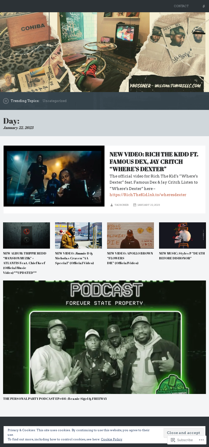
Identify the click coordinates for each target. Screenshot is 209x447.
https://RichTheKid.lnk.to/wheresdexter (148, 195)
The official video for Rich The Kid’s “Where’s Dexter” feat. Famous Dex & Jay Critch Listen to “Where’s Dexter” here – (154, 182)
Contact (181, 6)
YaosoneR (121, 204)
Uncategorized (55, 101)
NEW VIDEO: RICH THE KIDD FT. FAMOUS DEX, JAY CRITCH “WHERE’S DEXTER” (154, 161)
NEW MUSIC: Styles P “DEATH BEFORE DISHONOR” (182, 255)
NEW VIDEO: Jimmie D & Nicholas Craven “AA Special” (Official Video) (74, 258)
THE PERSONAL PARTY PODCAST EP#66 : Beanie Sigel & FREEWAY (55, 399)
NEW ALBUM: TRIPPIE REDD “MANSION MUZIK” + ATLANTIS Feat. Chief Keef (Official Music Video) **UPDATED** (24, 263)
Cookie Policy (111, 439)
